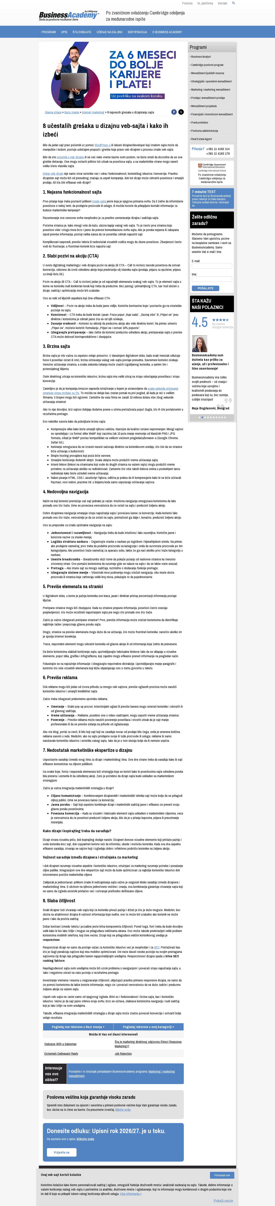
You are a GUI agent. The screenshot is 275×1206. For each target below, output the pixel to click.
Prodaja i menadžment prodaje (208, 98)
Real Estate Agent (201, 139)
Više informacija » (131, 1194)
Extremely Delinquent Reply (61, 1053)
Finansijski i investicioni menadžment (212, 114)
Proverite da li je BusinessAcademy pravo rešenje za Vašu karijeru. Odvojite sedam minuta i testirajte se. (211, 200)
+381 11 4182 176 (218, 153)
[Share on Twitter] (181, 112)
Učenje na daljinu (109, 32)
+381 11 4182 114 (218, 148)
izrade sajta (99, 201)
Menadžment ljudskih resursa (207, 73)
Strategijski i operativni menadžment (211, 81)
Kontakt (222, 3)
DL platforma (205, 3)
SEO (156, 947)
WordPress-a (103, 145)
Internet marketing (93, 112)
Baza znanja (71, 112)
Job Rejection (123, 1053)
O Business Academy (167, 32)
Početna (187, 3)
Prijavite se (61, 1152)
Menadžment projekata (204, 106)
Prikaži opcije (223, 1200)
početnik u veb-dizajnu (70, 157)
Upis (64, 32)
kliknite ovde (122, 1109)
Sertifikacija (137, 32)
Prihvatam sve (222, 1175)
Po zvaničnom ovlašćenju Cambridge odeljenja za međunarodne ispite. (212, 178)
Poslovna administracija (204, 131)
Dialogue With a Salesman (60, 1044)
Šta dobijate (82, 32)
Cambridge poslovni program (207, 65)
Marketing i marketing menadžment (210, 89)
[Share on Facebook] (174, 112)
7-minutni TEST (204, 191)
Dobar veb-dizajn (53, 173)
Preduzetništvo (199, 122)
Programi (49, 32)
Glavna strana (53, 112)
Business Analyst (201, 56)
